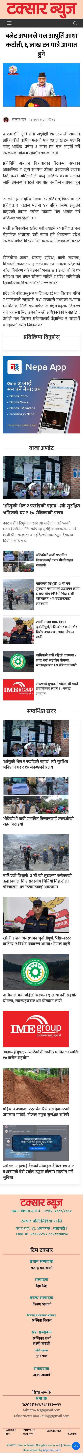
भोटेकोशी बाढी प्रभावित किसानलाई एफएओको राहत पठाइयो (54, 560)
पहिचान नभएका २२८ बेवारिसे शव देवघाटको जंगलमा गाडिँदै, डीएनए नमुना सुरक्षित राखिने (36, 1112)
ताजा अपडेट (41, 448)
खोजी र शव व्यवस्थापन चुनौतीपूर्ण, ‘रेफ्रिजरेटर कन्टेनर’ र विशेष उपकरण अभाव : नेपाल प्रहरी (56, 629)
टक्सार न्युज (19, 119)
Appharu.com (51, 1450)
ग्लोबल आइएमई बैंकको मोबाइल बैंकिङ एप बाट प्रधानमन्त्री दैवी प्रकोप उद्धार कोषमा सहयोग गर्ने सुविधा (38, 1172)
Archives (54, 1431)
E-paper (72, 1432)
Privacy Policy (29, 1432)
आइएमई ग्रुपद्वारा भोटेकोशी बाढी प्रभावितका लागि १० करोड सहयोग (57, 689)
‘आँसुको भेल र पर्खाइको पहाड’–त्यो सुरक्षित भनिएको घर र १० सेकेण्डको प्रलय (41, 509)
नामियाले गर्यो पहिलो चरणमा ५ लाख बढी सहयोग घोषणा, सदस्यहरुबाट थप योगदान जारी (56, 660)
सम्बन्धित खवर (41, 711)
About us (11, 1432)
